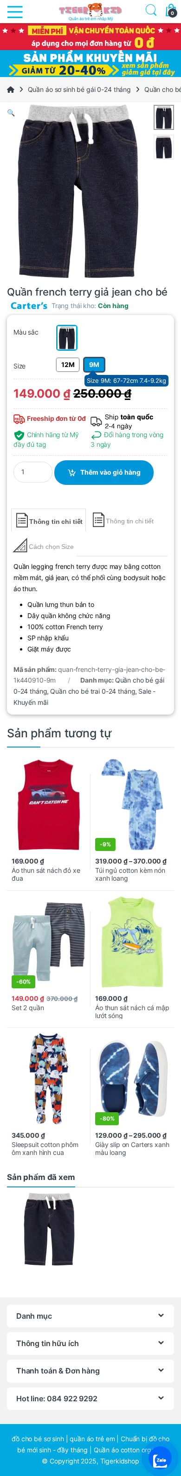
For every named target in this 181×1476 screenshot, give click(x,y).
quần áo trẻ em (92, 1439)
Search (149, 11)
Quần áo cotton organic (129, 1450)
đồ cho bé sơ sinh (38, 1439)
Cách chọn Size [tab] (51, 546)
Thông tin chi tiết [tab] (56, 521)
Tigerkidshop (119, 1461)
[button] (90, 112)
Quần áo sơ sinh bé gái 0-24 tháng (79, 89)
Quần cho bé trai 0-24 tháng (92, 691)
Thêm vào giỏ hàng (110, 472)
